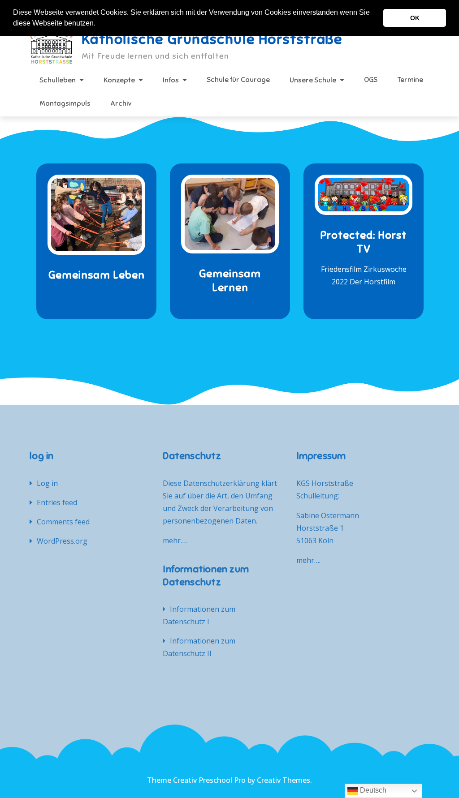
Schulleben (57, 80)
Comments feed (63, 522)
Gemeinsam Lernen (230, 280)
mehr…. (175, 540)
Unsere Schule (313, 80)
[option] (96, 241)
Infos (171, 80)
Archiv (121, 103)
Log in (47, 483)
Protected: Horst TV (363, 242)
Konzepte (119, 80)
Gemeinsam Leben (96, 275)
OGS (370, 79)
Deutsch (372, 790)
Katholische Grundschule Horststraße (212, 39)
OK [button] (415, 17)
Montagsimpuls (65, 103)
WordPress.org (62, 541)
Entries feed (57, 502)
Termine (410, 79)
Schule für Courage (238, 79)
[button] (98, 24)
